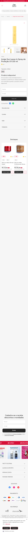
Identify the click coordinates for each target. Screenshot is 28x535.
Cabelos (8, 16)
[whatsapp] (13, 103)
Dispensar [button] (14, 528)
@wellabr (10, 443)
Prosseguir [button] (6, 528)
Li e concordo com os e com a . (15, 435)
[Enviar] (14, 99)
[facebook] (10, 103)
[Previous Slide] (1, 0)
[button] (8, 531)
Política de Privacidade (9, 435)
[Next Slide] (26, 0)
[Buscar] (25, 11)
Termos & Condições (17, 434)
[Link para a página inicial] (2, 16)
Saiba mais (7, 524)
